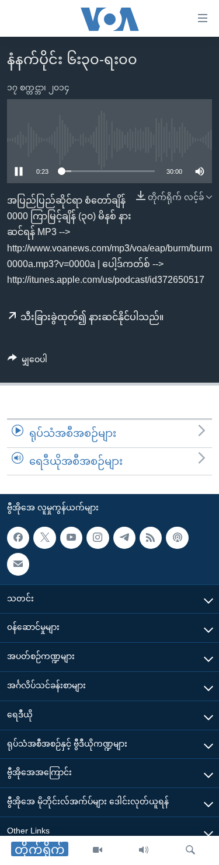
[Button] (27, 361)
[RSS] (151, 538)
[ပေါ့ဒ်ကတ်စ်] (177, 538)
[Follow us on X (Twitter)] (44, 538)
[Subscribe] (18, 564)
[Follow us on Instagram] (97, 538)
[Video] (97, 850)
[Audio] (143, 850)
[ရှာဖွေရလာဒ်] (190, 850)
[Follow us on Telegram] (124, 538)
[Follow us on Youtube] (71, 538)
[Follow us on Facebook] (18, 538)
